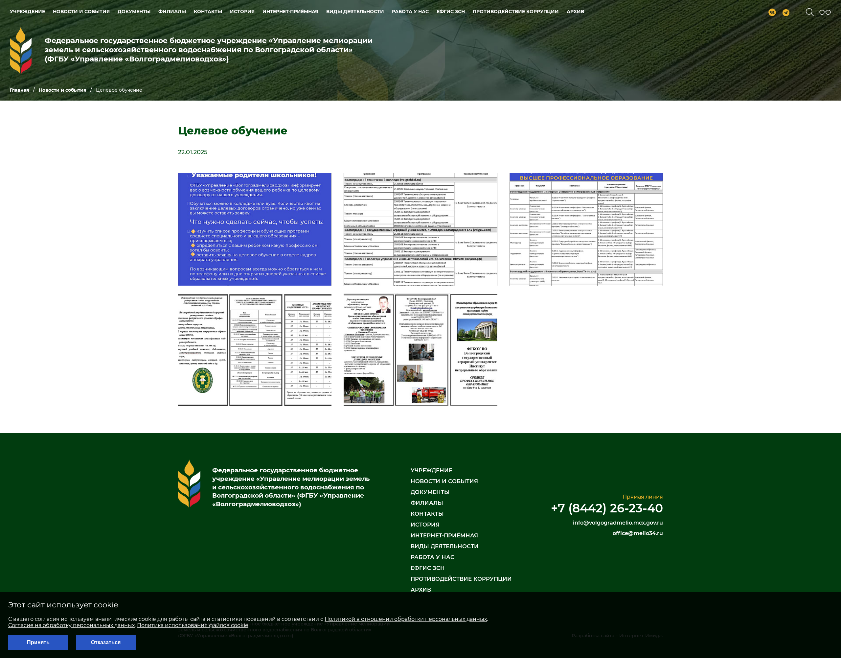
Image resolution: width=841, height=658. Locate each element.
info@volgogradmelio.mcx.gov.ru (618, 523)
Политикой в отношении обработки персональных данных (406, 619)
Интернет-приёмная (290, 11)
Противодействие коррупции (516, 11)
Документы (134, 11)
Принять (38, 642)
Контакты (208, 11)
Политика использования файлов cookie (192, 625)
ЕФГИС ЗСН (451, 11)
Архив (575, 11)
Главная (19, 90)
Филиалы (172, 11)
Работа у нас (410, 11)
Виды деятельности (355, 11)
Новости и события (81, 11)
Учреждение (27, 11)
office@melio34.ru (638, 533)
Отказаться (106, 642)
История (242, 11)
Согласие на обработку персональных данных (71, 625)
